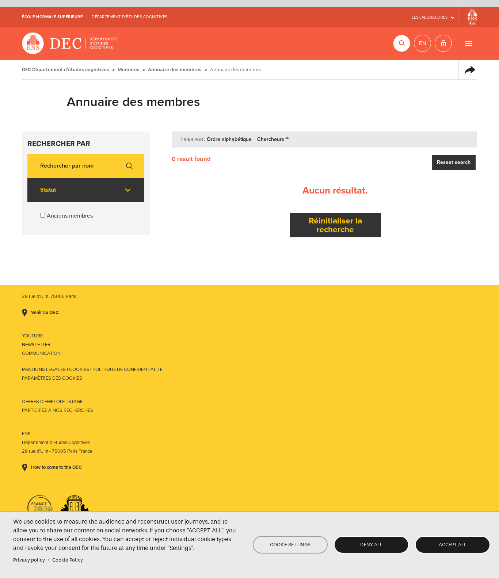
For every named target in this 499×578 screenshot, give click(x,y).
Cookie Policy (67, 560)
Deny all (371, 544)
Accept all (452, 544)
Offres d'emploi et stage (52, 402)
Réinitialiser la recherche (335, 225)
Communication (41, 353)
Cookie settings (290, 544)
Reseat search (454, 162)
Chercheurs (273, 139)
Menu (468, 43)
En (422, 43)
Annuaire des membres (175, 69)
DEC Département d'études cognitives (70, 43)
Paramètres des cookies (52, 378)
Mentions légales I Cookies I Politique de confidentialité (92, 369)
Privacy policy (29, 560)
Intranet (443, 43)
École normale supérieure (52, 17)
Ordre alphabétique (229, 139)
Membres (129, 69)
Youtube (32, 336)
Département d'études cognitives (130, 17)
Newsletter (36, 345)
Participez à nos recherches (57, 410)
